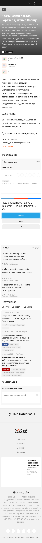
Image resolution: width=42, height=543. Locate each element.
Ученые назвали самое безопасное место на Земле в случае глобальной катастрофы (16, 338)
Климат (5, 344)
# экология (6, 375)
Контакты (21, 443)
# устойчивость (8, 350)
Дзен (21, 221)
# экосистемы (16, 375)
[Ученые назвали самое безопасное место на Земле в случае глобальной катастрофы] (36, 337)
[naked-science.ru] (34, 531)
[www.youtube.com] (18, 531)
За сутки (6, 307)
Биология (6, 369)
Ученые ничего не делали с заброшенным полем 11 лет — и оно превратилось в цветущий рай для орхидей (16, 361)
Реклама (21, 452)
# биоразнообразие (18, 369)
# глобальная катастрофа (11, 347)
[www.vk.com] (13, 531)
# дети (12, 325)
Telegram (21, 215)
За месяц (28, 307)
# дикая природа (8, 372)
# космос (5, 328)
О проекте (21, 448)
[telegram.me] (29, 531)
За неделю (17, 307)
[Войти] (39, 3)
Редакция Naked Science (10, 265)
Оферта (21, 439)
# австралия (14, 344)
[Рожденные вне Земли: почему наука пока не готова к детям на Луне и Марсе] (36, 318)
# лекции (6, 181)
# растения (20, 372)
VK (21, 227)
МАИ (6, 325)
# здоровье (20, 325)
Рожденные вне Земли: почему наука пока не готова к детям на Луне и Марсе (16, 318)
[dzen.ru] (24, 531)
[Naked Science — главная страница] (12, 3)
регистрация (7, 146)
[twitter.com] (8, 531)
